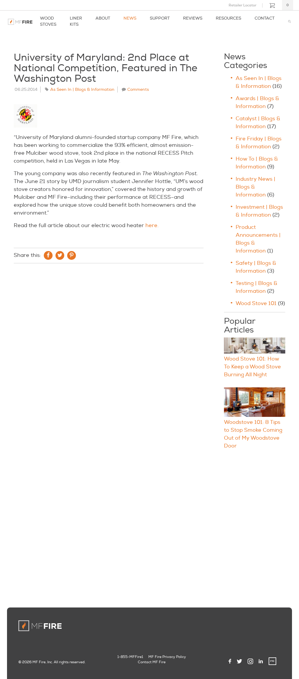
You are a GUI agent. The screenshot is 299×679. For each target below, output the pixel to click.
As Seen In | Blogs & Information (82, 89)
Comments (138, 89)
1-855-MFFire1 (130, 657)
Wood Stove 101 (256, 303)
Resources (228, 18)
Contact (264, 18)
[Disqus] (109, 347)
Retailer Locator (242, 5)
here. (152, 225)
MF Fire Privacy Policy (167, 657)
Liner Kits (76, 21)
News (130, 18)
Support (160, 18)
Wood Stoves (48, 21)
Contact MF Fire (152, 662)
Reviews (192, 18)
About (102, 18)
